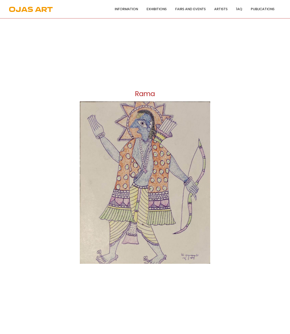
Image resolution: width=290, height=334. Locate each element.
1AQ (239, 9)
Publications (263, 9)
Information (126, 9)
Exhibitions (156, 9)
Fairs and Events (190, 9)
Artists (221, 9)
